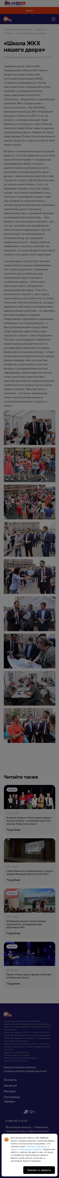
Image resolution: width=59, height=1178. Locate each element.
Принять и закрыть (39, 1170)
